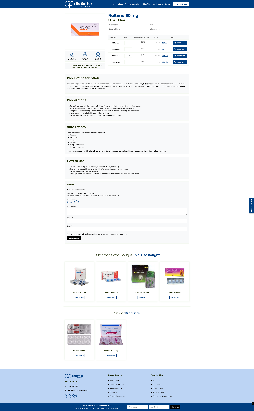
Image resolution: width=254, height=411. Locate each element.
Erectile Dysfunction (117, 396)
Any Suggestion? (252, 205)
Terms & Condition (160, 392)
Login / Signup (181, 4)
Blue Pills (146, 4)
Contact (168, 4)
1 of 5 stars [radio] (68, 201)
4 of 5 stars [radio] (76, 201)
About (120, 4)
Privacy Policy (158, 388)
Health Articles (157, 4)
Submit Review (74, 238)
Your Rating (72, 199)
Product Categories (132, 4)
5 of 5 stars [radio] (79, 201)
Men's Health (115, 380)
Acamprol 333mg (111, 350)
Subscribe (175, 407)
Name (70, 218)
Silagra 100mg (174, 292)
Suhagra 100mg (111, 292)
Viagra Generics (116, 388)
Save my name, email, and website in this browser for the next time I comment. (98, 234)
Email (69, 226)
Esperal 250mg (79, 350)
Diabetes (113, 392)
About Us (156, 380)
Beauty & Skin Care (117, 384)
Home (114, 4)
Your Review (72, 206)
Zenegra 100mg (79, 292)
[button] (97, 17)
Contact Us (157, 384)
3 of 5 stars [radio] (74, 201)
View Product (79, 297)
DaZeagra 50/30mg (143, 292)
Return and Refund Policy (162, 396)
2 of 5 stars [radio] (71, 201)
